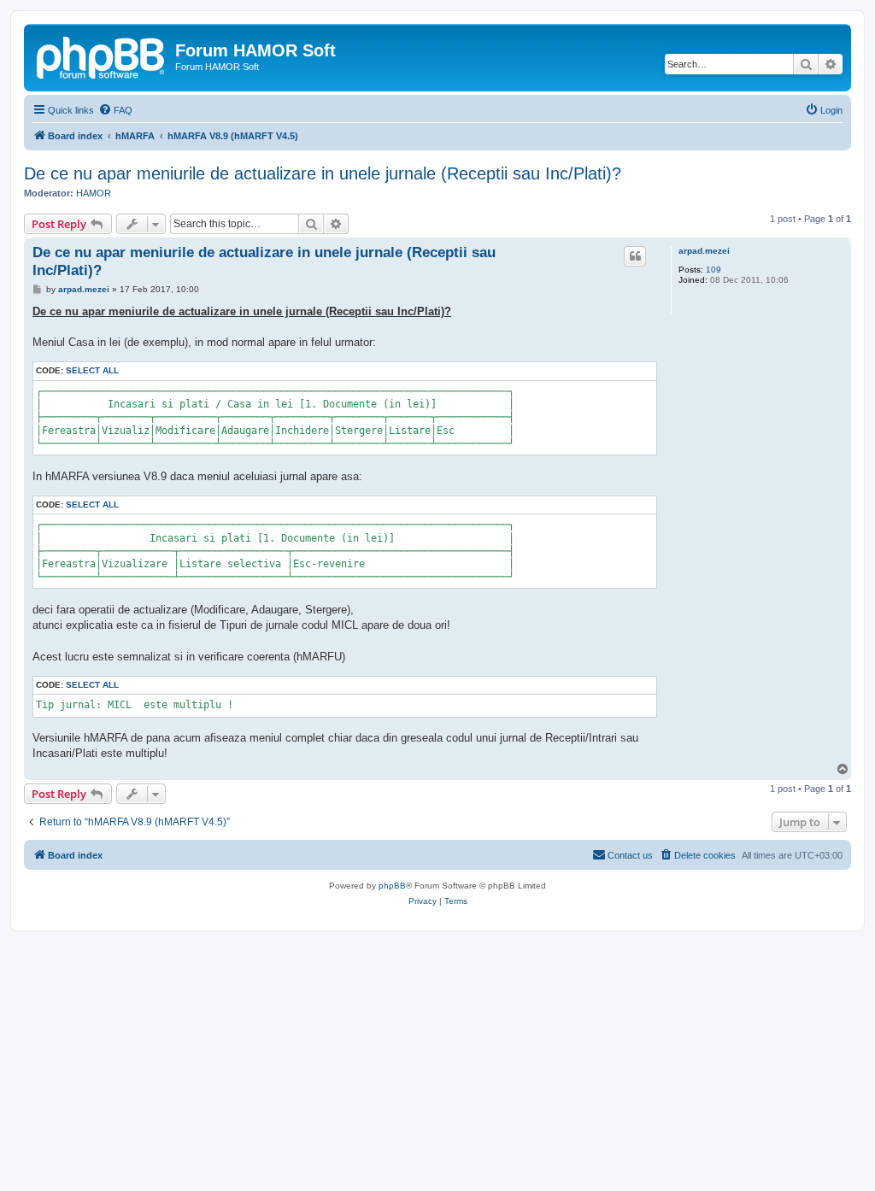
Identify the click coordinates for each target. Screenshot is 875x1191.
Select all (92, 370)
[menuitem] (115, 110)
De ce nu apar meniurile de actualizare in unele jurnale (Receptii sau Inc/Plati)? (322, 173)
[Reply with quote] (635, 256)
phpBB (392, 885)
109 (713, 269)
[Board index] (101, 55)
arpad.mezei (704, 250)
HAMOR (93, 193)
